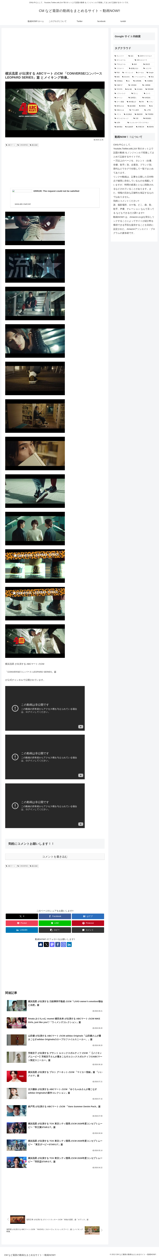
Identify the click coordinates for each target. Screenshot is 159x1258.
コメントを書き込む (55, 856)
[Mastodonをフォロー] (52, 944)
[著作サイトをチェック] (40, 944)
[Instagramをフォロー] (63, 944)
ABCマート (11, 145)
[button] (55, 930)
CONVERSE (23, 145)
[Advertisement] (55, 50)
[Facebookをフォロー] (57, 944)
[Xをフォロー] (46, 944)
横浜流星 (35, 145)
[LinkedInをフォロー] (69, 944)
